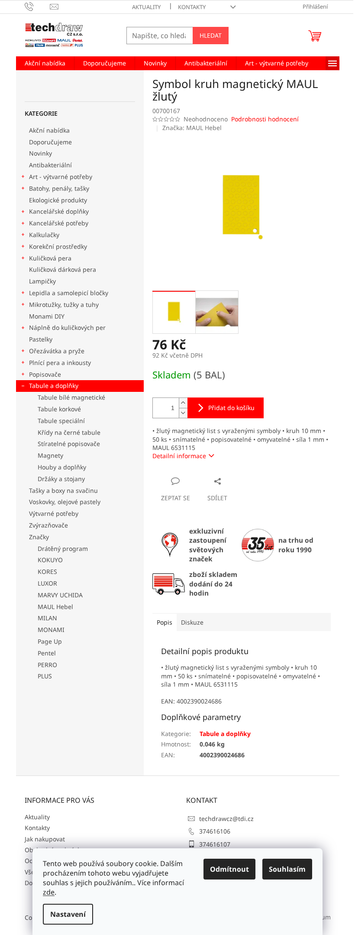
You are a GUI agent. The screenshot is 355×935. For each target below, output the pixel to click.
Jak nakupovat (45, 839)
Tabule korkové (59, 409)
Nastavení (68, 914)
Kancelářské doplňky (59, 211)
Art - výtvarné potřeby (60, 177)
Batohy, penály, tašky (59, 188)
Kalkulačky (44, 235)
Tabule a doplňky (53, 385)
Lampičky (42, 281)
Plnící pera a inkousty (60, 362)
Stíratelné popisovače (69, 444)
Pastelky (40, 339)
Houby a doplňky (62, 467)
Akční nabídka (49, 130)
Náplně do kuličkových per (67, 327)
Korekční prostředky (58, 246)
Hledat (211, 35)
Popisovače (45, 374)
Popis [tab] (164, 622)
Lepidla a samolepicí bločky (68, 293)
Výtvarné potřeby (53, 513)
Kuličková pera (50, 258)
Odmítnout (229, 869)
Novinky (40, 153)
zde (49, 892)
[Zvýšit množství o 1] (183, 403)
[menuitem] (45, 63)
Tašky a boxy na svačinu (63, 490)
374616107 (214, 844)
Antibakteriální (50, 165)
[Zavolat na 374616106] (37, 6)
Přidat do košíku (231, 408)
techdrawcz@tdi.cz (226, 818)
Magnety (50, 455)
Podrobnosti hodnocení (265, 119)
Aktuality (146, 7)
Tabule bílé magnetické (71, 397)
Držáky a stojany (61, 479)
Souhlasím (287, 869)
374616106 (214, 831)
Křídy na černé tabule (69, 432)
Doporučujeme (50, 142)
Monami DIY (47, 316)
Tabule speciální (61, 421)
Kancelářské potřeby (58, 223)
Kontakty (192, 7)
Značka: (192, 128)
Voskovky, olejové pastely (64, 502)
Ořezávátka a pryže (56, 351)
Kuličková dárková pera (62, 269)
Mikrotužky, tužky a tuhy (64, 304)
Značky (39, 537)
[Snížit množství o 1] (183, 413)
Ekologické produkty (58, 200)
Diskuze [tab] (192, 622)
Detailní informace (179, 456)
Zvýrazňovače (49, 525)
